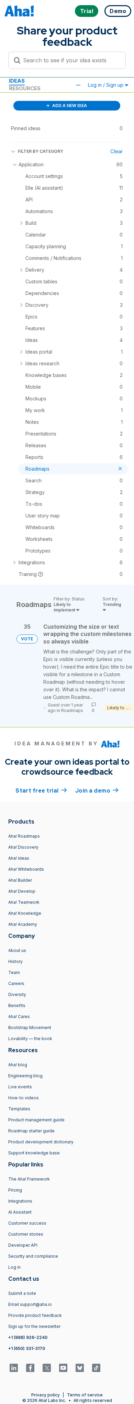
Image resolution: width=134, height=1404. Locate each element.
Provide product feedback (35, 1315)
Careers (16, 983)
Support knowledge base (34, 1152)
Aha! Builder (20, 880)
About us (17, 950)
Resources (25, 88)
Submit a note (22, 1293)
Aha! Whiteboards (26, 869)
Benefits (16, 1005)
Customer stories (25, 1234)
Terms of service (85, 1394)
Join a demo (97, 790)
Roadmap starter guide (31, 1130)
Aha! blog (17, 1064)
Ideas (17, 80)
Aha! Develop (21, 891)
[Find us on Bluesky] (79, 1367)
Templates (19, 1108)
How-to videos (23, 1097)
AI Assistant (20, 1212)
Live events (20, 1086)
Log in (14, 1267)
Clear (116, 151)
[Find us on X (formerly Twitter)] (46, 1367)
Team (14, 972)
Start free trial (41, 790)
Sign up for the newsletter (34, 1326)
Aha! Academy (22, 924)
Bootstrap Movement (29, 1027)
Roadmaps (72, 710)
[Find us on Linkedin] (13, 1367)
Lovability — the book (30, 1038)
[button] (78, 85)
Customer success (27, 1223)
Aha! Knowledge (24, 913)
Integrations (20, 1201)
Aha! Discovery (23, 847)
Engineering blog (25, 1075)
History (15, 961)
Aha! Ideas (18, 858)
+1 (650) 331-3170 (26, 1348)
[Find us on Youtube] (63, 1367)
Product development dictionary (41, 1141)
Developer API (22, 1245)
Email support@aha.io (30, 1304)
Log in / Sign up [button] (106, 85)
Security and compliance (33, 1256)
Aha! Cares (19, 1016)
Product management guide (36, 1119)
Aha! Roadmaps (24, 836)
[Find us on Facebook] (30, 1367)
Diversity (17, 994)
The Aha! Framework (29, 1179)
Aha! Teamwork (24, 902)
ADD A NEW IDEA (69, 105)
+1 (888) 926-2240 (27, 1337)
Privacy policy (45, 1394)
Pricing (15, 1190)
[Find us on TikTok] (96, 1367)
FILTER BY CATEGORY (40, 151)
